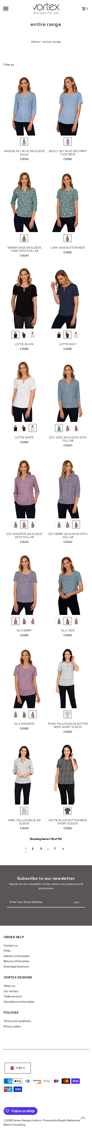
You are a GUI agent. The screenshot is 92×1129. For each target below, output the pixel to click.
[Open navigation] (15, 8)
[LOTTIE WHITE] (24, 391)
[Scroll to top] (83, 1118)
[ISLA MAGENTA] (24, 677)
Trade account (13, 996)
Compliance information (19, 1001)
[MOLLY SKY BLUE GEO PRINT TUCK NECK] (67, 105)
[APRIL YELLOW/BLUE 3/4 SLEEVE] (24, 774)
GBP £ (20, 1068)
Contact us (11, 945)
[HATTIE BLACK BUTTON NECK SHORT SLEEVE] (67, 774)
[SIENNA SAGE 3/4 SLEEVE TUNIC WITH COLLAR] (24, 201)
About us (9, 985)
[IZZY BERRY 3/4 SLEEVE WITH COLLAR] (67, 487)
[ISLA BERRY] (24, 584)
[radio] (24, 142)
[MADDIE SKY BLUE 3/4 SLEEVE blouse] (24, 105)
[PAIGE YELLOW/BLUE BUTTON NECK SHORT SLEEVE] (67, 677)
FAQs (7, 950)
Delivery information (17, 956)
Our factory (11, 991)
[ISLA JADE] (67, 584)
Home (35, 41)
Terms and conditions (17, 1021)
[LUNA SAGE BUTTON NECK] (67, 201)
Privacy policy (12, 1026)
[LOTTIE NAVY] (67, 298)
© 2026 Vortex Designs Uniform (23, 1120)
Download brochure (16, 966)
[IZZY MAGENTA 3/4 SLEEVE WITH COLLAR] (24, 487)
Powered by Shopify (54, 1120)
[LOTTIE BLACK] (24, 298)
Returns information (16, 961)
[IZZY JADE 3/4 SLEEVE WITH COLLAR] (67, 391)
